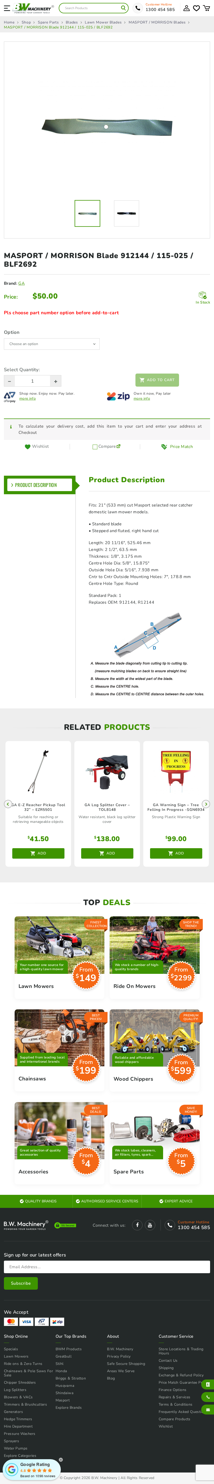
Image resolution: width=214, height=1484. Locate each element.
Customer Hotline (159, 4)
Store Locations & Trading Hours (181, 1351)
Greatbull (64, 1356)
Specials (11, 1349)
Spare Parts (48, 22)
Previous (8, 804)
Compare (106, 446)
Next (206, 804)
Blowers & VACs (18, 1397)
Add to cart (161, 379)
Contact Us (168, 1360)
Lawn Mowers (16, 1356)
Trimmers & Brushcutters (25, 1404)
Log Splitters (15, 1389)
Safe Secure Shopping (126, 1363)
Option (12, 332)
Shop (26, 22)
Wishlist (166, 1426)
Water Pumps (15, 1448)
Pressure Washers (19, 1433)
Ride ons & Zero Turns (23, 1363)
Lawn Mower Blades (103, 22)
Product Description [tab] (36, 484)
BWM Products (69, 1349)
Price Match (181, 447)
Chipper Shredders (20, 1382)
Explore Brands (69, 1407)
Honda (61, 1371)
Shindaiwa (65, 1392)
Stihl (60, 1363)
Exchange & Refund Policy (181, 1375)
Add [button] (42, 853)
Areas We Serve (121, 1371)
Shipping (166, 1367)
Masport (63, 1400)
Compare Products (175, 1419)
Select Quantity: (22, 369)
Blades (72, 22)
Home (9, 22)
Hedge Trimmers (18, 1419)
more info (27, 398)
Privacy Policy (119, 1356)
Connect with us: (109, 1225)
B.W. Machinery (120, 1349)
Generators (13, 1411)
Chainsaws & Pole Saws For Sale (28, 1373)
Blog (111, 1378)
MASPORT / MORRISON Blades (157, 22)
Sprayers (11, 1441)
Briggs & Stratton (71, 1378)
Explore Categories (20, 1455)
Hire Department (18, 1426)
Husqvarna (65, 1385)
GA (21, 283)
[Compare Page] (118, 446)
